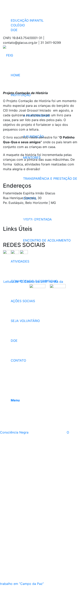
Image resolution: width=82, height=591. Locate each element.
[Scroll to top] (1, 588)
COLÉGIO (18, 25)
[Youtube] (12, 12)
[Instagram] (12, 7)
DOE (14, 30)
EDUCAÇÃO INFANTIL (27, 20)
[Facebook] (12, 2)
